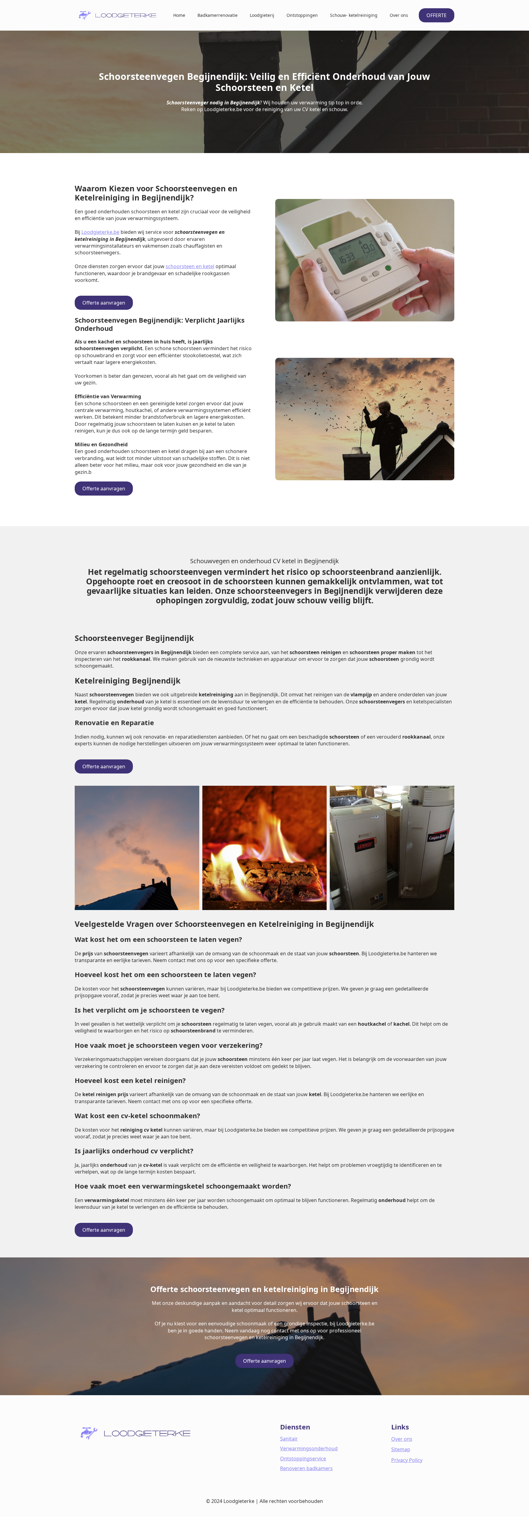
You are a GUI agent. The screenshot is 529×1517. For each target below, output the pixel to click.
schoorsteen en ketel (190, 266)
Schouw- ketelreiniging (353, 15)
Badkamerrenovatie (217, 15)
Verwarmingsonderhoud (309, 1448)
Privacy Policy (406, 1460)
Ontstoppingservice (303, 1458)
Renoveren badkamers (306, 1468)
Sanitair (289, 1438)
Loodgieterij (262, 15)
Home (179, 15)
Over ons (399, 15)
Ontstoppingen (302, 15)
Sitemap (400, 1449)
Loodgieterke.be (100, 232)
